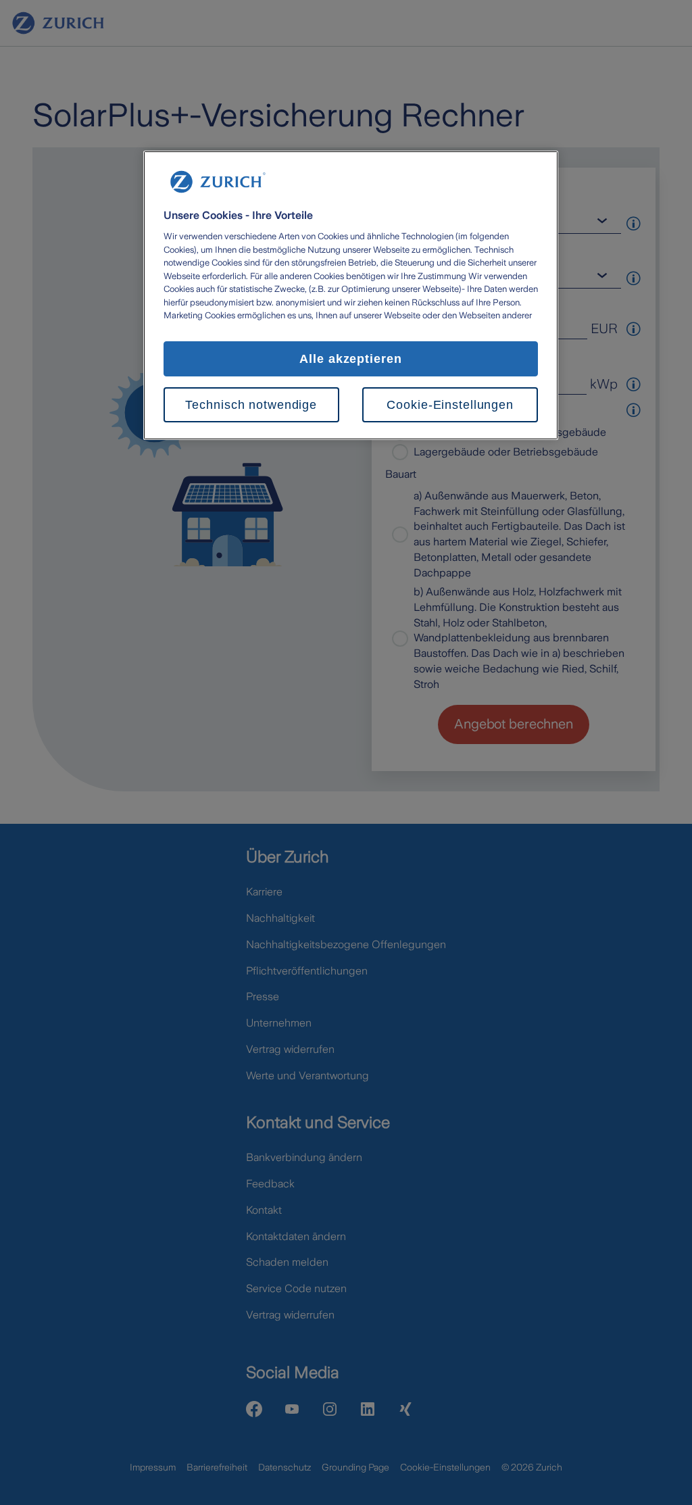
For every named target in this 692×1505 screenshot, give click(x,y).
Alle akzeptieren (350, 358)
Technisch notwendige (251, 405)
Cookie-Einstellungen (450, 405)
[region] (350, 296)
